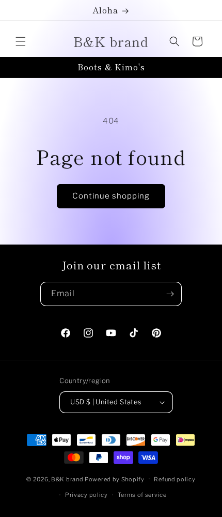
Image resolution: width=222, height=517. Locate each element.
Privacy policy (86, 494)
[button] (20, 41)
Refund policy (174, 479)
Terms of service (142, 494)
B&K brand (67, 478)
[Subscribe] (169, 294)
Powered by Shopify (115, 478)
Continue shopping (111, 196)
